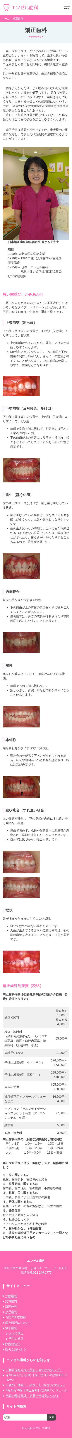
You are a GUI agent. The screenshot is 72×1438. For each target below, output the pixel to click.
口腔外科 (11, 1306)
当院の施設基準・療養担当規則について (32, 1395)
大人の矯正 (16, 1333)
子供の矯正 (16, 1338)
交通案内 (11, 1301)
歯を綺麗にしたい (17, 1322)
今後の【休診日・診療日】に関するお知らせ (35, 1385)
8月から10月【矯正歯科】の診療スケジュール (36, 1390)
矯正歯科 (18, 18)
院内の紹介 (12, 1343)
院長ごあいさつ (15, 1349)
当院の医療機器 (15, 1317)
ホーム (6, 18)
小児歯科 (11, 1311)
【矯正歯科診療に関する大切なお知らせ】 (34, 1369)
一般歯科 (11, 1295)
